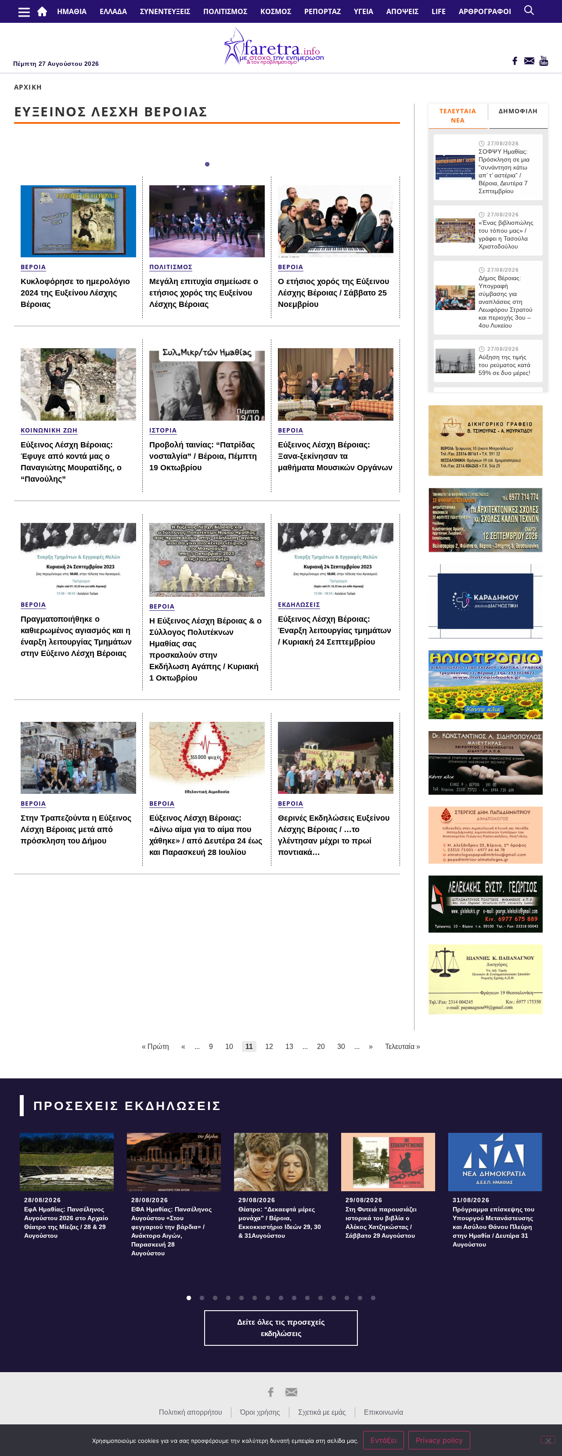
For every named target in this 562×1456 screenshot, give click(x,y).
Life (439, 11)
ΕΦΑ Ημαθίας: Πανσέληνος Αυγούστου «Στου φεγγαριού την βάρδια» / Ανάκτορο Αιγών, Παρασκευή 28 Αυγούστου (171, 1231)
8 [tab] (281, 1298)
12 (269, 1046)
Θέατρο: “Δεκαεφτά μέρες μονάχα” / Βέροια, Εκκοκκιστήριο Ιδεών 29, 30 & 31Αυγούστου (279, 1222)
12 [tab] (333, 1298)
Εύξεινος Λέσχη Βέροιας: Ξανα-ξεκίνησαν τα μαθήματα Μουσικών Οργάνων (335, 456)
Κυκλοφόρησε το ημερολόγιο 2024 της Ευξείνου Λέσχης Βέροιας (75, 293)
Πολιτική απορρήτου (190, 1412)
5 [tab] (241, 1298)
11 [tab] (320, 1298)
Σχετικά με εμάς (322, 1412)
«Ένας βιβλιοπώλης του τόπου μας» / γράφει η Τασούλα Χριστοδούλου (506, 234)
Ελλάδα (113, 11)
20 (321, 1046)
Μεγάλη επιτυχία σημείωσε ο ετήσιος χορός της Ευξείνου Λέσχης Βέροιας (203, 293)
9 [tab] (294, 1298)
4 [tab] (228, 1298)
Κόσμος (275, 11)
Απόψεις (402, 11)
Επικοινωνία (383, 1412)
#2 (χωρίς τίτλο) (43, 11)
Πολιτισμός (225, 11)
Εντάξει (383, 1440)
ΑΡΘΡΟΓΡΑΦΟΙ (485, 11)
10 (229, 1046)
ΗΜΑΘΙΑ (71, 11)
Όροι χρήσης (260, 1412)
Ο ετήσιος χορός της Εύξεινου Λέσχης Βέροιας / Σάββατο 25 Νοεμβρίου (333, 293)
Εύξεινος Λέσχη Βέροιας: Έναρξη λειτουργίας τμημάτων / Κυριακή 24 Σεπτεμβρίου (334, 630)
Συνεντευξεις (165, 11)
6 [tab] (254, 1298)
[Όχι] (547, 1440)
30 (341, 1046)
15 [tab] (373, 1298)
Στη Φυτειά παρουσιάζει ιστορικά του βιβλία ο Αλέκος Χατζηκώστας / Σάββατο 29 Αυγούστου (381, 1222)
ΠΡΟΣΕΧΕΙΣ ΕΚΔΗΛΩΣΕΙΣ (127, 1106)
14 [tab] (360, 1298)
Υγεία (363, 11)
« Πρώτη (155, 1046)
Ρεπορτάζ (322, 11)
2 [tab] (202, 1298)
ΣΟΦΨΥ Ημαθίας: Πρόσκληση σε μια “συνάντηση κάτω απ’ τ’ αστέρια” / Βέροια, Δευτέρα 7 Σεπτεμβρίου (504, 171)
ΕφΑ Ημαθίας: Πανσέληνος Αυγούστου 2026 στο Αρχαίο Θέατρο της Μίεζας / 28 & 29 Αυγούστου (66, 1222)
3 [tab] (215, 1298)
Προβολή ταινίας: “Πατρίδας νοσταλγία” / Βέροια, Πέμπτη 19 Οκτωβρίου (203, 456)
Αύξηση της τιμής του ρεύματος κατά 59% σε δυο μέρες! (504, 364)
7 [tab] (267, 1298)
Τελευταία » (402, 1046)
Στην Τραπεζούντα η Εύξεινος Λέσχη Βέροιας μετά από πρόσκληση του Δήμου (76, 829)
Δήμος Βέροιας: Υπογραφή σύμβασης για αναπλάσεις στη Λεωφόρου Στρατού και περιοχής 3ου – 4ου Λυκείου (506, 301)
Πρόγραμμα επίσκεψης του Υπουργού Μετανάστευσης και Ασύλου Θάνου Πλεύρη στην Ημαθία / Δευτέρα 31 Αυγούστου (493, 1227)
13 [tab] (346, 1298)
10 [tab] (307, 1298)
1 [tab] (207, 164)
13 (289, 1046)
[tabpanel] (66, 1189)
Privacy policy (439, 1440)
